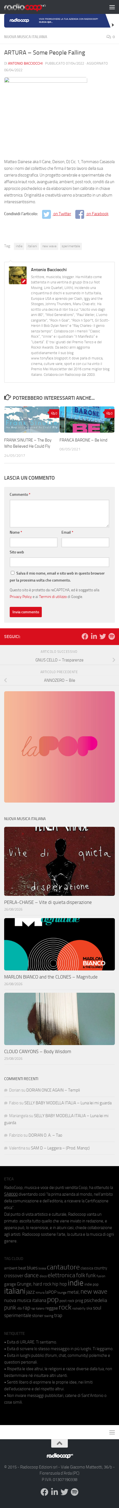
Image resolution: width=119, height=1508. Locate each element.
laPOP (50, 1292)
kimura (40, 1292)
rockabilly (79, 1308)
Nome (16, 532)
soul (97, 1308)
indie (19, 246)
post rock (67, 1300)
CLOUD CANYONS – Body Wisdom (37, 1051)
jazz (30, 1292)
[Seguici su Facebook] (85, 636)
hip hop (59, 1284)
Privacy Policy (21, 596)
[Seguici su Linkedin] (93, 636)
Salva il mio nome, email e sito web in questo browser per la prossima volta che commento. (57, 577)
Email (67, 532)
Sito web (17, 552)
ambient (10, 1268)
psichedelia (95, 1300)
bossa (42, 1268)
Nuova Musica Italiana (25, 37)
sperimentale (71, 246)
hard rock (42, 1284)
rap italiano (38, 1308)
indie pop (91, 1284)
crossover (14, 1275)
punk (10, 1307)
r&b (19, 1308)
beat (22, 1268)
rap (26, 1308)
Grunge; (24, 1284)
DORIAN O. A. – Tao (45, 1135)
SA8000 (11, 1194)
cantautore (63, 1267)
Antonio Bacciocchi (25, 63)
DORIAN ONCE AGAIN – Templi (53, 1090)
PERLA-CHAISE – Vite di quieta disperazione (48, 902)
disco (43, 1276)
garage (10, 1284)
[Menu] (112, 7)
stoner (37, 1315)
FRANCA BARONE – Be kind (83, 440)
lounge (61, 1292)
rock (65, 1307)
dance (31, 1275)
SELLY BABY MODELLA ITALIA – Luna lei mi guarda (68, 1102)
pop (53, 1299)
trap (58, 1315)
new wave (49, 246)
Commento (20, 494)
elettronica (61, 1275)
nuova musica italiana (25, 1300)
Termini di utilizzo (53, 596)
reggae (51, 1308)
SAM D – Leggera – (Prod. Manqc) (60, 1148)
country (100, 1268)
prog (79, 1300)
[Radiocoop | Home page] (32, 7)
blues (32, 1268)
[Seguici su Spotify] (111, 636)
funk (91, 1275)
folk (80, 1275)
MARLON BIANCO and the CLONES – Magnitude (51, 977)
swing (48, 1316)
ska (89, 1308)
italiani (32, 246)
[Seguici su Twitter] (102, 636)
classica (87, 1268)
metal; (73, 1292)
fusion (101, 1276)
